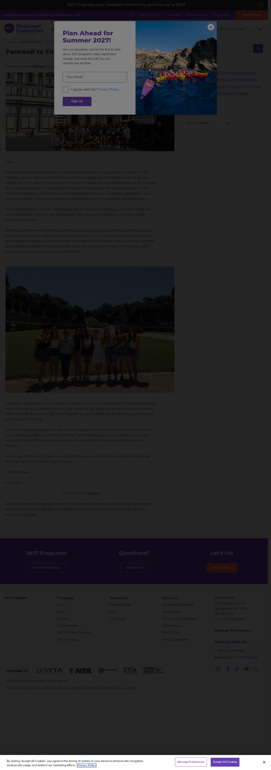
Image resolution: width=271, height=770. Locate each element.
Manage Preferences (190, 762)
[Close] (264, 762)
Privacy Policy (86, 765)
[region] (135, 762)
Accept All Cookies (225, 762)
